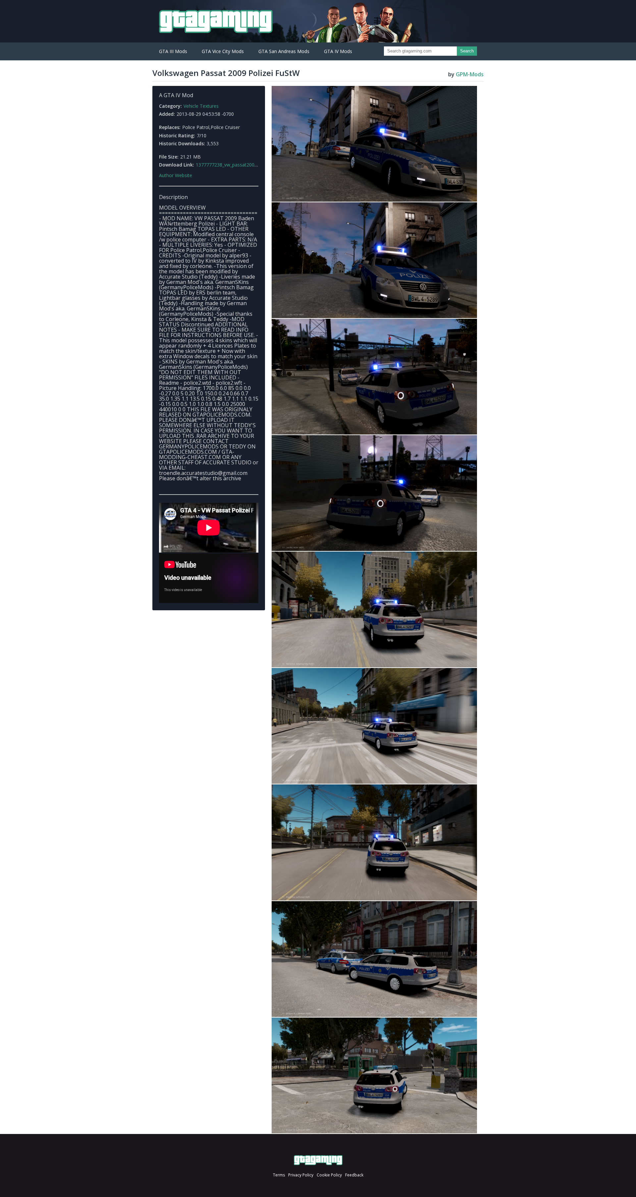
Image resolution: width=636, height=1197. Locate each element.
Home (318, 1160)
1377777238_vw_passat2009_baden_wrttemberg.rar (251, 165)
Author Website (175, 175)
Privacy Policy (300, 1175)
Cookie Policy (329, 1175)
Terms (279, 1175)
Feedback (354, 1175)
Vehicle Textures (201, 106)
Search (467, 50)
